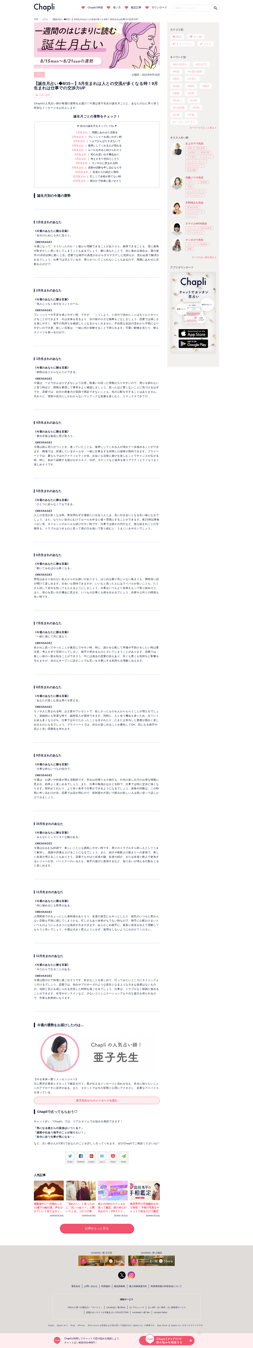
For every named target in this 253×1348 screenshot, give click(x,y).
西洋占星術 (192, 207)
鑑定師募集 (119, 1286)
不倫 (191, 114)
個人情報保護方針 (138, 1286)
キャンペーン (184, 43)
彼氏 (176, 78)
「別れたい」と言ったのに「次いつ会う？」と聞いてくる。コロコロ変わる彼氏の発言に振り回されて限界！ (80, 1211)
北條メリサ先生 (194, 177)
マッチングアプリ (184, 122)
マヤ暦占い (192, 157)
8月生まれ (82, 163)
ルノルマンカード (196, 161)
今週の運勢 (44, 95)
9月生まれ (78, 167)
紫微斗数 (205, 152)
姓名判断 (191, 170)
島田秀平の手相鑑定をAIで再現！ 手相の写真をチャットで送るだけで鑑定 (144, 1207)
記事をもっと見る (97, 1228)
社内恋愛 (179, 107)
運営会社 (75, 1286)
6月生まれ (81, 154)
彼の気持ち (180, 64)
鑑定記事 (136, 7)
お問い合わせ (90, 1286)
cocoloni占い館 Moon (115, 1307)
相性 (191, 85)
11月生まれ (79, 176)
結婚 (176, 85)
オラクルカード (195, 166)
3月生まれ (79, 141)
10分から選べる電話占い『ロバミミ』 (85, 1307)
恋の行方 (202, 64)
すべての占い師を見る (203, 257)
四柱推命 (200, 148)
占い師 (198, 36)
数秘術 (204, 182)
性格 (196, 107)
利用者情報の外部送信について (166, 1286)
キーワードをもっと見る (202, 128)
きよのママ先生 (194, 143)
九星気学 (191, 152)
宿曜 (189, 148)
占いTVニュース (136, 1307)
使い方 (117, 7)
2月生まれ (78, 136)
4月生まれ (78, 145)
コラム (39, 74)
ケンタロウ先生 (194, 239)
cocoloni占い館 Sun (141, 1312)
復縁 (206, 85)
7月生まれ (81, 158)
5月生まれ (78, 149)
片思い (193, 78)
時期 (176, 71)
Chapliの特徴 (95, 7)
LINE (194, 100)
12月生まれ (80, 180)
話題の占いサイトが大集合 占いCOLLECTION (107, 1312)
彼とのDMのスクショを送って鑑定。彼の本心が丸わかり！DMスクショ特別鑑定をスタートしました (112, 1211)
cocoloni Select (160, 1312)
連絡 (176, 93)
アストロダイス (195, 232)
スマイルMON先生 (196, 223)
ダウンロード (159, 7)
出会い (178, 100)
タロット (207, 157)
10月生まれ (82, 171)
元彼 (191, 93)
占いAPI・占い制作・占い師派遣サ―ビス (167, 1307)
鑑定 (179, 36)
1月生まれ (82, 132)
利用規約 (105, 1286)
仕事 (176, 114)
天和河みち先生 (194, 202)
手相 (189, 186)
